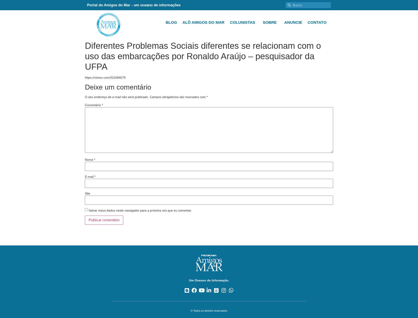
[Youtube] (202, 290)
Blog (171, 22)
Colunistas (242, 22)
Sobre (270, 22)
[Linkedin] (209, 290)
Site (87, 193)
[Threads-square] (216, 290)
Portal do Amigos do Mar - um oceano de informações (133, 5)
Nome (90, 159)
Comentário (94, 105)
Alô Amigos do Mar (203, 22)
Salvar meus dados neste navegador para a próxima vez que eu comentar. (140, 210)
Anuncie (293, 22)
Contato (317, 22)
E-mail (90, 176)
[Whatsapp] (231, 290)
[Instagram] (224, 290)
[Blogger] (187, 290)
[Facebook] (194, 290)
